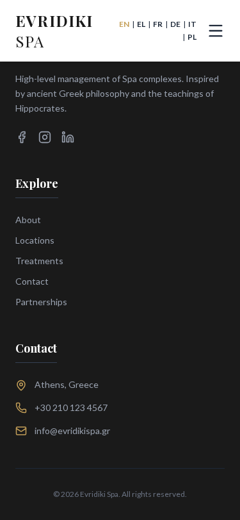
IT (192, 24)
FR (158, 24)
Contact (32, 281)
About (28, 219)
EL (141, 24)
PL (192, 37)
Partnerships (41, 301)
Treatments (39, 260)
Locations (34, 240)
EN (124, 24)
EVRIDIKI (54, 30)
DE (175, 24)
